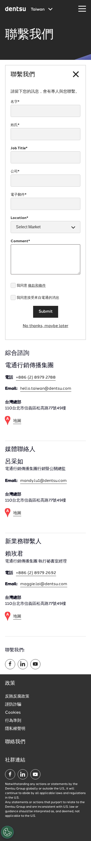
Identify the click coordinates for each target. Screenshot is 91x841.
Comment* (20, 241)
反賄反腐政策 (17, 697)
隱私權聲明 (15, 729)
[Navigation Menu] (82, 9)
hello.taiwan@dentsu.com (45, 389)
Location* (19, 218)
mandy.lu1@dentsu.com (43, 481)
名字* (15, 102)
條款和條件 (37, 285)
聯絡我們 (15, 742)
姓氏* (15, 125)
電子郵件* (19, 194)
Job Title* (19, 148)
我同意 (31, 285)
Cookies (13, 713)
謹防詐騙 (13, 705)
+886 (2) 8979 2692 (36, 573)
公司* (15, 171)
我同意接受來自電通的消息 (38, 298)
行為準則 (13, 721)
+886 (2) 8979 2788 (36, 378)
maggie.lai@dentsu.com (43, 584)
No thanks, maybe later (45, 326)
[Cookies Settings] (7, 832)
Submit (46, 312)
